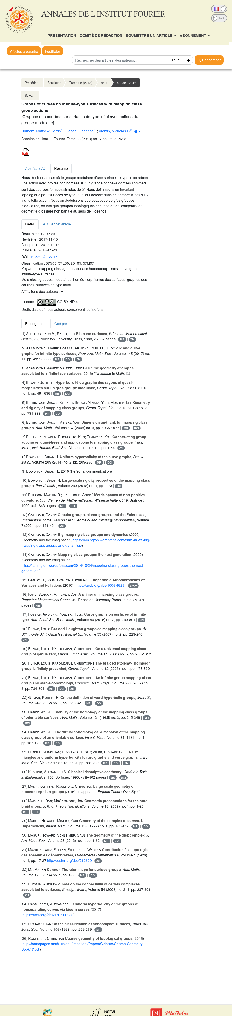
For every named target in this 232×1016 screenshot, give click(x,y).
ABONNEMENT (193, 35)
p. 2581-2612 (126, 82)
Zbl (132, 339)
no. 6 (104, 82)
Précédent (32, 82)
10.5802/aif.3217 (43, 256)
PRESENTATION (62, 35)
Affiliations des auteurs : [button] (40, 291)
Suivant (30, 95)
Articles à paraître (24, 51)
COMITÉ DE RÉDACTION (101, 35)
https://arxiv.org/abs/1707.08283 (47, 914)
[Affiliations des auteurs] (137, 131)
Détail (30, 224)
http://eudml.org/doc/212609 (69, 860)
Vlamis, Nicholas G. (114, 131)
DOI (67, 359)
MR (122, 339)
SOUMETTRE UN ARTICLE (149, 35)
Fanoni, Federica (80, 131)
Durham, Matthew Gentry (41, 131)
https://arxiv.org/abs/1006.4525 (99, 585)
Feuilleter (52, 51)
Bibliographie (36, 323)
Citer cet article (58, 224)
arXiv (133, 585)
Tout (175, 59)
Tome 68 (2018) (80, 82)
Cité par (60, 323)
